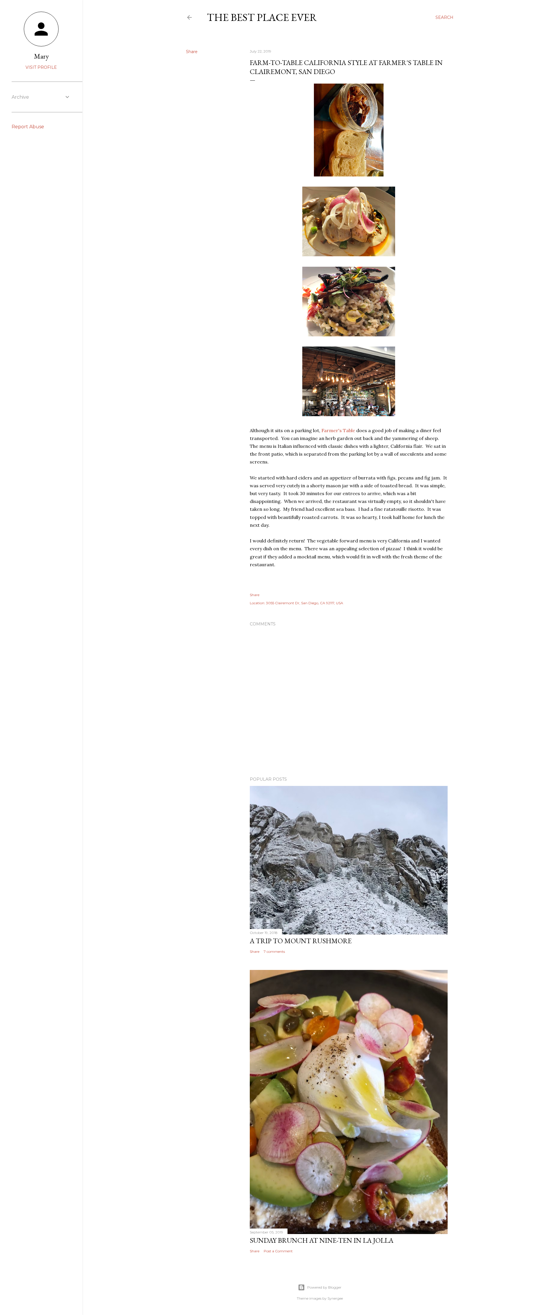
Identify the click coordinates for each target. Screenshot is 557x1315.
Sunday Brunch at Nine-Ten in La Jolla (321, 1240)
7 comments (274, 951)
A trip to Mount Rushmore (301, 940)
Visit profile (41, 67)
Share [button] (192, 51)
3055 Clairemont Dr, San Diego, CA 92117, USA (304, 603)
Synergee (335, 1298)
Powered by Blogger (324, 1287)
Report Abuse (28, 126)
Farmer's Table (338, 430)
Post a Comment (278, 1251)
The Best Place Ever (262, 17)
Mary (41, 56)
